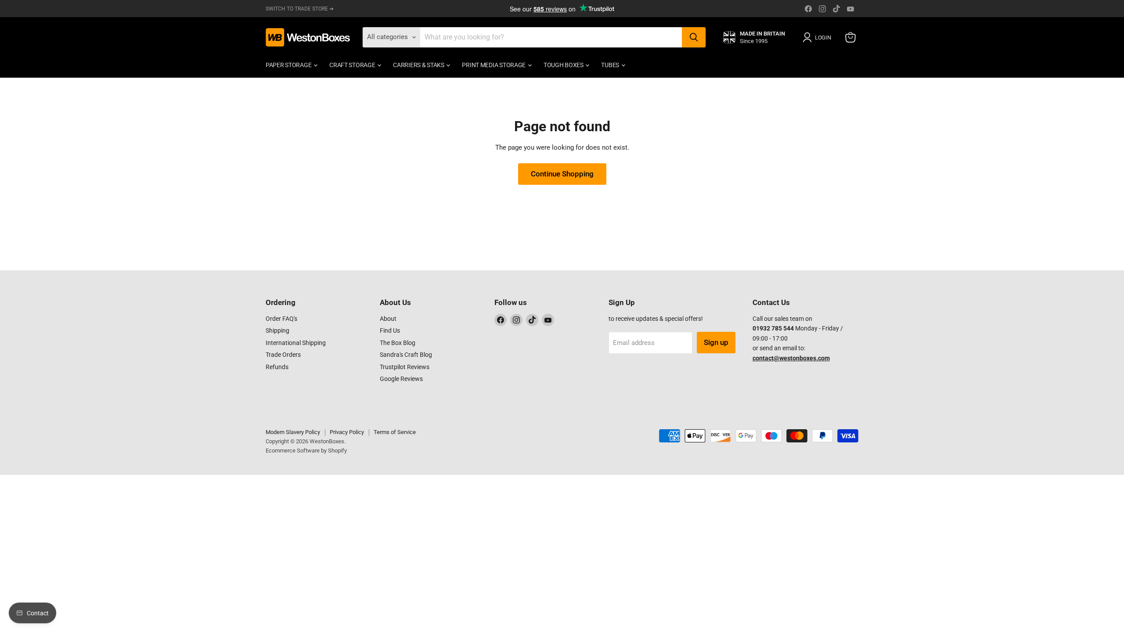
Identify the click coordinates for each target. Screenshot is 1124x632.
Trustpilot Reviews (404, 366)
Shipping (277, 330)
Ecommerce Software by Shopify (306, 450)
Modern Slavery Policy (293, 432)
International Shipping (296, 342)
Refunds (277, 366)
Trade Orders (283, 354)
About (388, 318)
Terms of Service (395, 432)
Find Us (390, 330)
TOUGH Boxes (564, 64)
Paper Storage (289, 64)
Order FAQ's (281, 318)
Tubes (610, 64)
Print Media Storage (494, 64)
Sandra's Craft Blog (406, 354)
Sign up (716, 342)
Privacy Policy (347, 432)
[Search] (694, 37)
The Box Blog (397, 342)
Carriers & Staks (419, 64)
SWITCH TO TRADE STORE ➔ (300, 9)
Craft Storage (352, 64)
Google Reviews (401, 378)
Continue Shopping (562, 173)
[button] (818, 37)
